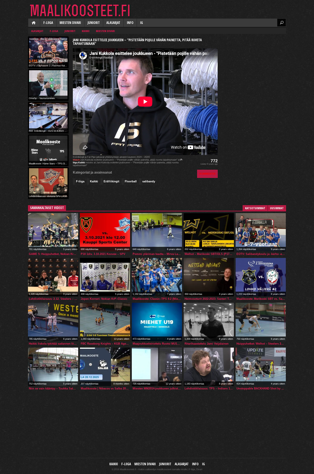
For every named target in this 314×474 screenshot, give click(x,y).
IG (141, 22)
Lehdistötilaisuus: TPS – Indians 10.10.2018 (209, 388)
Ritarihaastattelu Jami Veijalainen (207, 343)
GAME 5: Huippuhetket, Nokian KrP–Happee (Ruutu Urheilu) (53, 254)
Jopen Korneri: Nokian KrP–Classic (104, 298)
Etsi (281, 22)
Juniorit (94, 22)
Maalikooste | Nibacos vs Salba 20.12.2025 (105, 388)
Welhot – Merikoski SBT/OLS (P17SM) (209, 254)
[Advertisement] (254, 63)
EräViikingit (111, 181)
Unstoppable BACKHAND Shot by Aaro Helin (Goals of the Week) (261, 388)
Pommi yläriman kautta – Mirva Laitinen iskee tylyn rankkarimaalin (157, 254)
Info (130, 22)
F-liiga (48, 22)
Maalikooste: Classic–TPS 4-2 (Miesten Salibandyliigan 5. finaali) (157, 298)
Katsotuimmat (255, 208)
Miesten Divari (70, 22)
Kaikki (34, 23)
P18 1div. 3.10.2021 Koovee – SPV (103, 254)
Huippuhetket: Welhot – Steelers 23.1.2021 (261, 343)
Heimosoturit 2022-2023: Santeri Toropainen (209, 298)
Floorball (131, 181)
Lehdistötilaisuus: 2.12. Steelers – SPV (53, 298)
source (76, 159)
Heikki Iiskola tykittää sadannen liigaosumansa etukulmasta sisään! (53, 343)
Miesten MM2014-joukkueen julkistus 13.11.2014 (157, 388)
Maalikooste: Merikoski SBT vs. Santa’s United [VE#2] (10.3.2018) (261, 298)
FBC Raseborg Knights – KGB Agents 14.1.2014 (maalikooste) (105, 343)
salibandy (148, 181)
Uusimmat (277, 208)
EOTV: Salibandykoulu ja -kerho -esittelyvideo (261, 254)
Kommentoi (207, 173)
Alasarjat (113, 22)
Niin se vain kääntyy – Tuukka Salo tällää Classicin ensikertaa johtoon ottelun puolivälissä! (53, 388)
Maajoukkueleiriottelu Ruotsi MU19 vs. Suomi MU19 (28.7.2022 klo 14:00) (157, 343)
